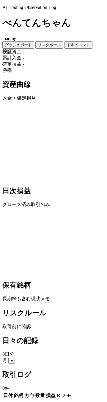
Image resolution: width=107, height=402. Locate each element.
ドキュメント (78, 45)
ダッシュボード (18, 45)
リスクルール (49, 45)
